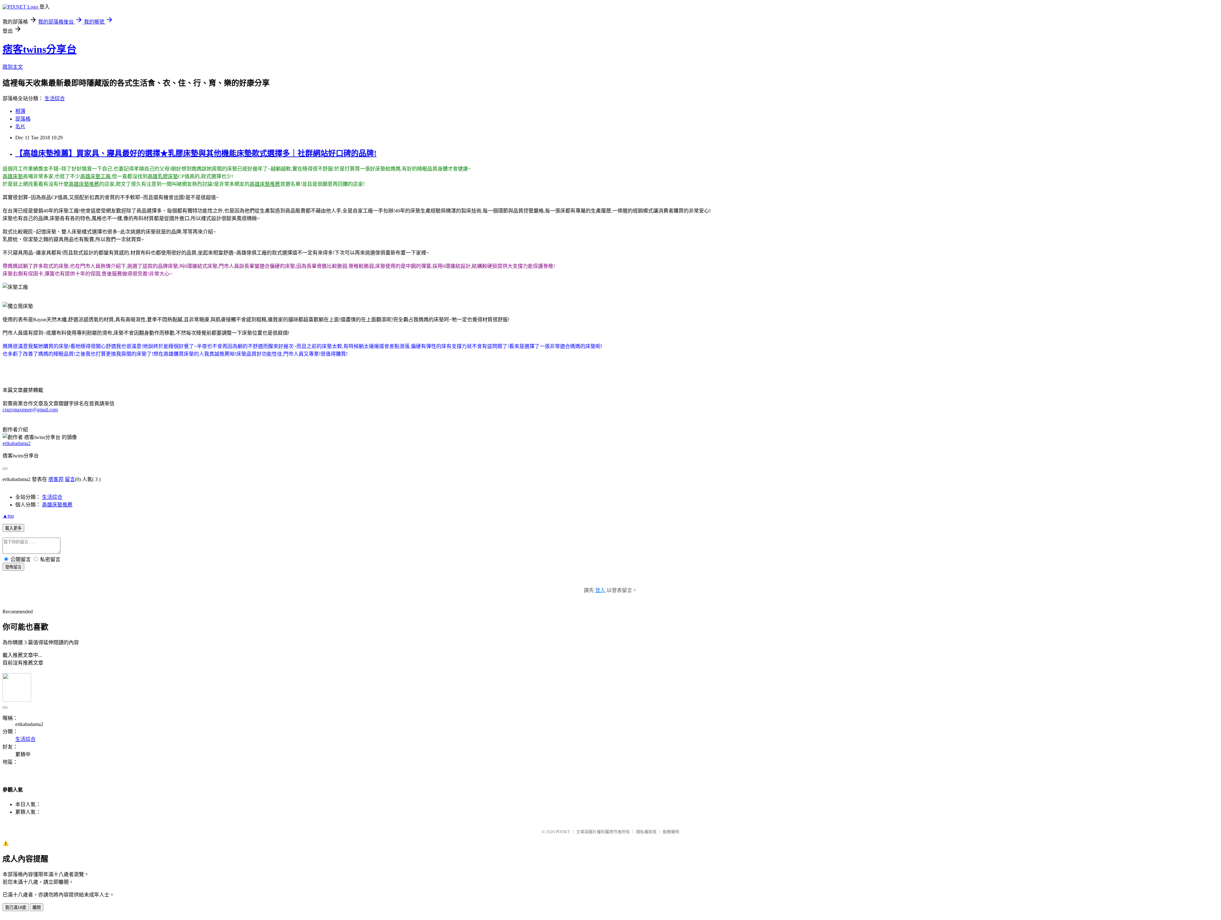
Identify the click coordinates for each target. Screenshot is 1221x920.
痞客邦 (56, 479)
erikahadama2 (17, 443)
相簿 (20, 111)
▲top (8, 516)
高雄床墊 (13, 176)
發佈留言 (13, 567)
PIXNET (563, 831)
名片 (20, 126)
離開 (36, 907)
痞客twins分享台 (40, 49)
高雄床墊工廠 (95, 176)
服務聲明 (671, 831)
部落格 (23, 119)
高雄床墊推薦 (84, 184)
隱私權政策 (646, 831)
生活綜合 (55, 98)
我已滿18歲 (15, 907)
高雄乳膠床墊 (163, 176)
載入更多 (13, 528)
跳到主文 (13, 67)
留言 (70, 479)
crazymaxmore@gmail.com (30, 409)
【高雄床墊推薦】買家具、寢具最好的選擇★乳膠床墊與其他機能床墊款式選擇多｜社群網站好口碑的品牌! (195, 153)
